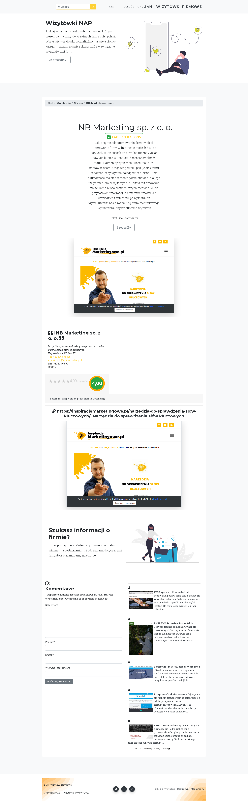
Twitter (156, 748)
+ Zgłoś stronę (132, 6)
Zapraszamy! (58, 60)
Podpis (50, 641)
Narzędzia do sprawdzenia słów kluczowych (138, 416)
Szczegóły (124, 227)
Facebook (147, 748)
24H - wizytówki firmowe (173, 7)
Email (49, 654)
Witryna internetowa (57, 667)
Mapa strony (197, 789)
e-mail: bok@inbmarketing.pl (65, 360)
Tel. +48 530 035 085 (59, 356)
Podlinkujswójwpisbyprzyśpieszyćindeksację (77, 398)
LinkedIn (165, 748)
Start (113, 6)
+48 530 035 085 (126, 137)
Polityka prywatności (164, 789)
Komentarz (51, 604)
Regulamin (183, 789)
